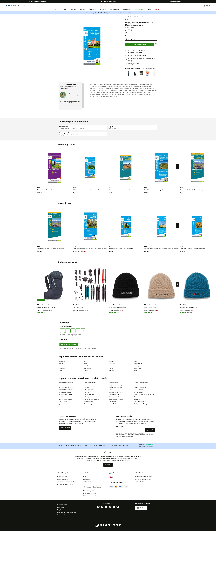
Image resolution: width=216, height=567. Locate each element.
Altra (85, 361)
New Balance (138, 363)
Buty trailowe (87, 392)
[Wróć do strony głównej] (126, 16)
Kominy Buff (137, 399)
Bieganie (82, 9)
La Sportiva (62, 368)
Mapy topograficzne (146, 16)
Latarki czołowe (63, 401)
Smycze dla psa (138, 392)
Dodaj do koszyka (139, 44)
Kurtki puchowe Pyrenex (116, 392)
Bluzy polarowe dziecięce (116, 385)
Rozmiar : (128, 36)
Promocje (158, 9)
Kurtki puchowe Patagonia (141, 404)
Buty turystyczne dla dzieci (91, 399)
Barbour (86, 370)
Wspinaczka (92, 9)
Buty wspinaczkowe (89, 396)
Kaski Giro (137, 385)
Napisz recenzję (129, 27)
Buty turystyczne (88, 389)
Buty (64, 9)
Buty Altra (137, 396)
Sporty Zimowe (114, 9)
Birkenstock (137, 368)
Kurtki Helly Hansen (114, 394)
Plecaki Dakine (113, 404)
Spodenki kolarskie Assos (141, 382)
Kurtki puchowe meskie (65, 389)
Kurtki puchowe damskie (66, 382)
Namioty (61, 396)
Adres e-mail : (120, 426)
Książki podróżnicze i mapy (134, 16)
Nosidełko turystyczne (90, 404)
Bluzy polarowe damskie (66, 387)
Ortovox (61, 363)
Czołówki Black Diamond (116, 399)
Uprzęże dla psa (138, 389)
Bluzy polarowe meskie (65, 394)
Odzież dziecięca (113, 382)
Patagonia (62, 361)
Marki (149, 9)
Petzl (135, 370)
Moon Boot (87, 366)
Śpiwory (61, 404)
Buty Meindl (112, 401)
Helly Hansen (87, 368)
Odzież (57, 9)
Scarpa (111, 366)
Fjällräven (111, 361)
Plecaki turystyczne (89, 385)
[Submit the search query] (199, 6)
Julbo (135, 361)
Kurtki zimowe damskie (65, 385)
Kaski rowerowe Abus (140, 401)
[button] (92, 46)
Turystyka (73, 9)
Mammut (111, 370)
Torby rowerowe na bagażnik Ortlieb (144, 394)
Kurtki (110, 389)
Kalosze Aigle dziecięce (115, 387)
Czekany (86, 387)
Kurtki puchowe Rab (140, 387)
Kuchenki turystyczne (90, 382)
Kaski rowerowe (88, 401)
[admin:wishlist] (155, 44)
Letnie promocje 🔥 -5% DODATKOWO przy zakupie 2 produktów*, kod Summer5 (108, 12)
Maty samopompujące (65, 399)
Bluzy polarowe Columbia (116, 396)
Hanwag (136, 366)
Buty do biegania (89, 394)
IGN (126, 20)
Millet (85, 363)
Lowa (60, 370)
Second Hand (140, 9)
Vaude (111, 368)
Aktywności (126, 9)
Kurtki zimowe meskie (65, 392)
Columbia (111, 363)
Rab (60, 366)
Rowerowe (103, 9)
